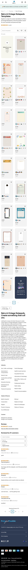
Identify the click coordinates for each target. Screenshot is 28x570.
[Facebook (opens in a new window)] (2, 541)
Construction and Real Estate (6, 378)
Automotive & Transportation (4, 371)
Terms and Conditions (5, 560)
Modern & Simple (19, 401)
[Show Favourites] (21, 30)
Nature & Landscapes (20, 404)
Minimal (16, 399)
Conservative (4, 401)
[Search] (25, 437)
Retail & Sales (18, 388)
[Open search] (5, 2)
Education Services (5, 382)
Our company (4, 536)
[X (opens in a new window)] (6, 541)
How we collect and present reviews (9, 428)
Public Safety (18, 385)
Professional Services (20, 383)
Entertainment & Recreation (5, 385)
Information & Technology (21, 376)
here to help (10, 527)
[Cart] (25, 2)
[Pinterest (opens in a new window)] (8, 541)
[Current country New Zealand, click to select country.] (25, 541)
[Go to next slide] (26, 6)
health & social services (20, 371)
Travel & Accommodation (20, 391)
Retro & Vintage (19, 11)
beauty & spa (4, 375)
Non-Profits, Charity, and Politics (20, 379)
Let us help (3, 532)
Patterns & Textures (19, 407)
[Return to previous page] (5, 511)
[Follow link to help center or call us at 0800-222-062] (22, 2)
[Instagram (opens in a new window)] (4, 541)
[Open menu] (2, 2)
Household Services (19, 373)
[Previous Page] (10, 302)
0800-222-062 (4, 558)
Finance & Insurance (6, 389)
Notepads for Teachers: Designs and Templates (6, 418)
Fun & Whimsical (5, 409)
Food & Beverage (19, 368)
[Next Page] (18, 302)
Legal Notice (13, 560)
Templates (11, 11)
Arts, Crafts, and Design (6, 368)
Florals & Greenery (5, 407)
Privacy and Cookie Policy (16, 558)
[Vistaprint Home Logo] (14, 2)
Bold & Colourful (5, 399)
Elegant (3, 404)
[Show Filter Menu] (25, 30)
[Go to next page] (22, 511)
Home (2, 11)
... (6, 11)
